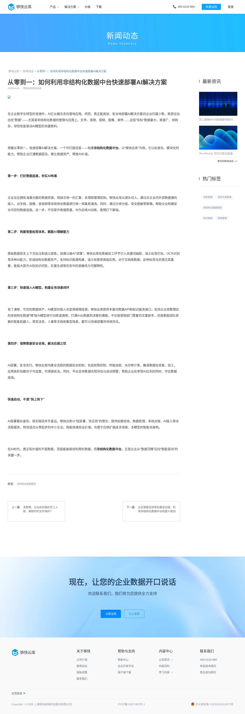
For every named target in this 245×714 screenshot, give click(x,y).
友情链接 (18, 693)
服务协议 (82, 666)
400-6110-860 (208, 659)
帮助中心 (123, 659)
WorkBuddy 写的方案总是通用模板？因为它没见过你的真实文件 (218, 153)
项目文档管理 (224, 197)
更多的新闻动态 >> (227, 161)
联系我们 (82, 678)
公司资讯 (164, 659)
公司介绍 (82, 659)
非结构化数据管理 (26, 484)
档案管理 (222, 218)
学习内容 (164, 672)
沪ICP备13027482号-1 (131, 704)
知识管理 (207, 218)
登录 (231, 6)
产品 (53, 6)
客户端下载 (124, 672)
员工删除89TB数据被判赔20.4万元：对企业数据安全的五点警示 (218, 119)
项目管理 (207, 197)
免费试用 (211, 6)
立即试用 (110, 613)
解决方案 (70, 6)
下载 (99, 6)
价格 (88, 6)
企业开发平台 (126, 666)
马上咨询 (134, 613)
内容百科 (164, 666)
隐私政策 (82, 672)
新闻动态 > (29, 71)
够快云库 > (15, 71)
